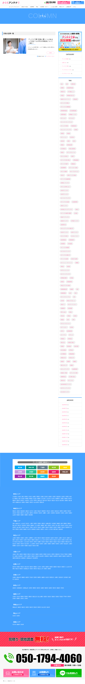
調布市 (18, 500)
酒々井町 (58, 525)
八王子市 (48, 498)
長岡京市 (52, 577)
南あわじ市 (40, 568)
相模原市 (44, 511)
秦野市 (31, 513)
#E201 (62, 175)
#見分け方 (71, 357)
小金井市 (27, 500)
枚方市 (49, 554)
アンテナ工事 (66, 66)
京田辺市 (61, 577)
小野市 (43, 566)
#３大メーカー (74, 236)
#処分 (77, 209)
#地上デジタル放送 (65, 285)
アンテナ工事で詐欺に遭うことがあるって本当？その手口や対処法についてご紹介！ (40, 41)
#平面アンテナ (74, 221)
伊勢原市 (36, 513)
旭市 (14, 523)
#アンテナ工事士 (65, 103)
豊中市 (29, 554)
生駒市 (50, 588)
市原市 (35, 523)
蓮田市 (51, 541)
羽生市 (59, 541)
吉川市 (18, 545)
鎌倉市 (27, 511)
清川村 (14, 513)
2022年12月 (65, 434)
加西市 (47, 566)
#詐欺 (71, 327)
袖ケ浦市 (19, 527)
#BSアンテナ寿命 (71, 175)
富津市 (21, 529)
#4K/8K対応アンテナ (66, 384)
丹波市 (31, 568)
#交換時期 (74, 202)
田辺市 (35, 607)
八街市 (46, 529)
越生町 (43, 538)
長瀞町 (39, 541)
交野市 (53, 554)
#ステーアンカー (72, 304)
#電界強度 (63, 114)
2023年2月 (65, 426)
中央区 (19, 496)
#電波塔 (75, 99)
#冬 (74, 297)
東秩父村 (67, 541)
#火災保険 (63, 350)
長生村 (39, 527)
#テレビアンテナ (65, 369)
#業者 (62, 361)
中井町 (62, 513)
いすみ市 (23, 523)
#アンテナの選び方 (65, 255)
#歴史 (62, 152)
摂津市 (45, 554)
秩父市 (16, 541)
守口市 (62, 554)
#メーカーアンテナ (65, 198)
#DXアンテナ (74, 232)
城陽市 (43, 577)
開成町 (18, 515)
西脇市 (35, 566)
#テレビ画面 (64, 171)
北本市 (17, 539)
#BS (68, 141)
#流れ (70, 312)
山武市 (53, 525)
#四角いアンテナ (65, 183)
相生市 (59, 566)
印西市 (39, 523)
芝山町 (62, 525)
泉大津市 (41, 556)
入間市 (26, 538)
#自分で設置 (74, 259)
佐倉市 (49, 525)
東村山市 (40, 500)
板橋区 (27, 498)
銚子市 (35, 527)
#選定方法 (63, 357)
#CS (74, 141)
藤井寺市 (18, 558)
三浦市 (35, 511)
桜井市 (38, 588)
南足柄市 (58, 513)
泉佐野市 (56, 556)
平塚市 (18, 513)
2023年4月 (65, 419)
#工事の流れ (72, 376)
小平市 (31, 500)
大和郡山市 (25, 588)
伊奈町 (22, 538)
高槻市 (37, 554)
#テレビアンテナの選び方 (67, 228)
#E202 (62, 316)
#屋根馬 (63, 308)
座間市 (61, 511)
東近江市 (35, 596)
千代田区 (15, 496)
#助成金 (69, 346)
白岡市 (63, 539)
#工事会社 (63, 148)
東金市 (47, 527)
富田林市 (23, 558)
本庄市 (37, 543)
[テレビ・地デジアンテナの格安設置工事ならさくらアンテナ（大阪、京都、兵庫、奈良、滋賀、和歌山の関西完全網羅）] (11, 2)
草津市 (57, 596)
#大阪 (76, 213)
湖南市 (30, 596)
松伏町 (41, 543)
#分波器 (70, 243)
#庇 (77, 289)
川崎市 (18, 511)
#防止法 (63, 342)
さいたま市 (42, 539)
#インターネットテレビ (66, 122)
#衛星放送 (73, 126)
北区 (19, 498)
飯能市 (63, 541)
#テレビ (71, 335)
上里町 (60, 538)
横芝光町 (56, 529)
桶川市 (39, 538)
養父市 (17, 568)
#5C (76, 293)
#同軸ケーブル (72, 114)
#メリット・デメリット (66, 262)
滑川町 (43, 541)
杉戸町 (67, 539)
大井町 (66, 513)
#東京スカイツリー (65, 99)
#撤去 (71, 365)
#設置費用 (63, 167)
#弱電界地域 (64, 110)
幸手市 (51, 539)
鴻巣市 (33, 539)
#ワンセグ (63, 118)
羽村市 (31, 502)
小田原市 (53, 513)
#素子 (72, 156)
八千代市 (50, 529)
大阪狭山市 (29, 558)
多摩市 (23, 502)
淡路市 (49, 568)
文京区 (30, 496)
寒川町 (40, 513)
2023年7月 (65, 408)
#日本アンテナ (64, 232)
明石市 (22, 566)
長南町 (43, 527)
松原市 (68, 556)
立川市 (53, 498)
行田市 (21, 539)
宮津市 (35, 577)
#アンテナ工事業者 (65, 107)
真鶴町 (26, 515)
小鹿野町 (31, 538)
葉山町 (39, 511)
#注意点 (72, 137)
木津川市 (16, 579)
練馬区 (31, 498)
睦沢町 (38, 529)
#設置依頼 (63, 240)
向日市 (47, 577)
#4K (68, 319)
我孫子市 (18, 523)
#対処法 (70, 338)
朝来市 (21, 568)
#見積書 (70, 308)
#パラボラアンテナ (65, 251)
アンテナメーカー (50, 56)
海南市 (19, 607)
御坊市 (31, 607)
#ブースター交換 (73, 167)
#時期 (62, 133)
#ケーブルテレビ (74, 171)
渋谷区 (63, 496)
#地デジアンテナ (65, 217)
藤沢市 (22, 513)
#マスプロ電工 (64, 236)
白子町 (66, 525)
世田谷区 (58, 496)
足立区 (35, 498)
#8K (73, 319)
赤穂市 (63, 566)
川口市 (64, 538)
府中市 (70, 498)
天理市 (30, 588)
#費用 (68, 361)
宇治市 (31, 577)
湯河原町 (31, 515)
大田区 (54, 496)
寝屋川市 (57, 554)
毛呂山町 (66, 543)
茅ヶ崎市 (27, 513)
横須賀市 (23, 511)
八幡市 (56, 577)
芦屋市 (18, 566)
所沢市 (31, 541)
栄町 (46, 525)
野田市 (17, 529)
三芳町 (61, 543)
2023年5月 (65, 415)
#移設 (62, 145)
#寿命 (68, 316)
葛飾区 (39, 498)
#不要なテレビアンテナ (66, 209)
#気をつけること (71, 300)
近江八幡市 (40, 596)
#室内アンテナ (64, 221)
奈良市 (14, 588)
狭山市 (55, 539)
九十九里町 (37, 525)
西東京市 (42, 502)
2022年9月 (65, 444)
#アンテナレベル (71, 152)
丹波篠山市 (26, 568)
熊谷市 (29, 539)
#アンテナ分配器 (65, 247)
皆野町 (53, 543)
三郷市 (45, 543)
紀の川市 (44, 607)
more (50, 52)
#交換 (75, 316)
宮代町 (57, 543)
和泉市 (33, 556)
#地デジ (63, 304)
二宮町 (48, 513)
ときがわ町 (26, 541)
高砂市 (31, 566)
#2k (62, 84)
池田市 (21, 554)
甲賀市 (61, 596)
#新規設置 (69, 145)
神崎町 (42, 525)
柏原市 (29, 556)
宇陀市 (62, 588)
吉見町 (22, 545)
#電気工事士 (71, 342)
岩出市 (48, 607)
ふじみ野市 (32, 543)
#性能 (71, 278)
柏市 (62, 523)
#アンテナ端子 (64, 164)
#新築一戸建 (64, 373)
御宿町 (58, 523)
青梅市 (66, 498)
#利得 (62, 281)
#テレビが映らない (65, 186)
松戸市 (29, 529)
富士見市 (27, 543)
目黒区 (50, 496)
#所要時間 (69, 331)
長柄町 (59, 527)
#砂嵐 (68, 266)
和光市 (34, 545)
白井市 (70, 525)
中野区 (67, 496)
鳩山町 (55, 541)
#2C (70, 293)
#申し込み (63, 312)
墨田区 (38, 496)
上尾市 (14, 538)
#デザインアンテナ (65, 388)
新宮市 (39, 607)
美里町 (49, 543)
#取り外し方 (64, 365)
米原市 (45, 596)
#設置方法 (63, 224)
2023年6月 (65, 412)
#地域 (68, 133)
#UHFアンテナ (64, 190)
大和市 (52, 511)
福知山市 (19, 577)
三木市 (39, 566)
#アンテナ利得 (64, 126)
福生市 (53, 500)
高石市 (37, 556)
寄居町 (26, 545)
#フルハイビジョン (65, 323)
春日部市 (48, 538)
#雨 (67, 84)
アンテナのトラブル (68, 70)
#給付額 (76, 346)
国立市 (49, 500)
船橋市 (25, 529)
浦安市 (43, 523)
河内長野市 (35, 558)
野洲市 (26, 596)
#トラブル (63, 335)
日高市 (18, 543)
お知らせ (65, 62)
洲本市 (35, 568)
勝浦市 (65, 523)
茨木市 (33, 554)
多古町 (23, 527)
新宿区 (26, 496)
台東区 (34, 496)
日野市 (35, 500)
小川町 (35, 538)
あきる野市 (36, 502)
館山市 (27, 527)
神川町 (56, 538)
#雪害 (62, 88)
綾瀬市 (65, 511)
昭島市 (14, 500)
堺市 (18, 554)
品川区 (46, 496)
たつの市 (67, 566)
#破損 (62, 319)
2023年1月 (65, 430)
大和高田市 (19, 588)
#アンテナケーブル (65, 297)
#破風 (71, 289)
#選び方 (63, 91)
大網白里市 (48, 523)
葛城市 (58, 588)
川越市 (68, 538)
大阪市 (14, 554)
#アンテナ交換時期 (65, 179)
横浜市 (14, 511)
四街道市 (61, 529)
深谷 (22, 543)
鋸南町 (32, 525)
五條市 (42, 588)
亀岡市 (39, 577)
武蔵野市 (57, 498)
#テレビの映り (64, 156)
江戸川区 (43, 498)
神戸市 (14, 566)
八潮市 (70, 543)
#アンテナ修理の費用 (66, 213)
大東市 (16, 556)
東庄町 (51, 527)
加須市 (52, 538)
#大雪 (62, 300)
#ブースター (64, 327)
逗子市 (31, 511)
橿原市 (34, 588)
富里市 (55, 527)
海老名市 (57, 511)
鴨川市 (19, 525)
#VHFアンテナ (64, 194)
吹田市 (41, 554)
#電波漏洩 (75, 160)
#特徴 (76, 129)
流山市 (63, 527)
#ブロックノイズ (65, 270)
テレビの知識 (66, 59)
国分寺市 (45, 500)
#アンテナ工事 (73, 373)
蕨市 (38, 545)
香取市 (69, 523)
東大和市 (62, 500)
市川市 (27, 523)
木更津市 (24, 525)
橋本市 (23, 607)
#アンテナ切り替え (65, 160)
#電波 (62, 95)
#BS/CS (63, 380)
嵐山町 (30, 545)
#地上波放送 (72, 148)
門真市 (66, 554)
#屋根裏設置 (64, 289)
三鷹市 (62, 498)
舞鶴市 (23, 577)
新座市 (47, 541)
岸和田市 (46, 556)
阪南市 (64, 556)
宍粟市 (45, 568)
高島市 (53, 596)
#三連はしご (71, 91)
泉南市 (60, 556)
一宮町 (31, 523)
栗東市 (22, 596)
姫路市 (55, 566)
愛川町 (69, 511)
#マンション (64, 137)
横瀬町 (14, 545)
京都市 (14, 577)
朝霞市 (18, 538)
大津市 (14, 596)
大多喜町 (54, 523)
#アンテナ (70, 380)
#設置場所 (74, 369)
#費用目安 (63, 376)
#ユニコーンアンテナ (66, 129)
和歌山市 (15, 607)
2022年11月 (65, 437)
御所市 (46, 588)
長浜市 (49, 596)
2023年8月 (65, 404)
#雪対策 (73, 84)
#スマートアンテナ (65, 274)
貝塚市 (51, 556)
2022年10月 (65, 441)
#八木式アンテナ (65, 392)
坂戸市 (47, 539)
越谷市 (37, 539)
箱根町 (22, 515)
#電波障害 (69, 281)
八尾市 (25, 556)
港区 (23, 496)
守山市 (18, 596)
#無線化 (73, 164)
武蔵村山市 (18, 502)
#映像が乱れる (70, 95)
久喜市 (25, 539)
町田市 (22, 500)
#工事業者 (63, 354)
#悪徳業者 (71, 354)
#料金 (62, 266)
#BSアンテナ (64, 205)
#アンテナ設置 (64, 259)
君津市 (28, 525)
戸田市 (35, 541)
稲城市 (27, 502)
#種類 (77, 262)
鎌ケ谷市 (15, 525)
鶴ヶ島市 (20, 541)
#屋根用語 (63, 293)
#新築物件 (71, 240)
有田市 (27, 607)
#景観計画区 (64, 278)
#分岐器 (63, 243)
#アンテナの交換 (65, 202)
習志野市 (67, 527)
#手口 (62, 331)
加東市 (51, 566)
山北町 (14, 515)
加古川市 (27, 566)
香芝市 (54, 588)
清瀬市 (66, 500)
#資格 (62, 346)
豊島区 (16, 498)
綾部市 (27, 577)
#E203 (62, 141)
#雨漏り (63, 338)
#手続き (71, 350)
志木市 (59, 539)
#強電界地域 (70, 88)
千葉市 (31, 527)
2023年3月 (65, 423)
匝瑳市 (14, 527)
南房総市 (33, 529)
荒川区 (23, 498)
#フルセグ (71, 118)
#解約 (74, 361)
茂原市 (42, 529)
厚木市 (48, 511)
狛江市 (57, 500)
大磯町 (44, 513)
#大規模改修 (73, 110)
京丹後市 (66, 577)
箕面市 (25, 554)
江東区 (42, 496)
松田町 (70, 513)
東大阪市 (20, 556)
